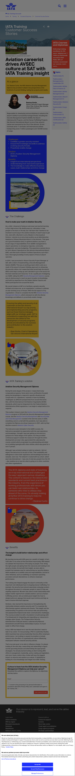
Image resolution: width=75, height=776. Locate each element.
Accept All (37, 764)
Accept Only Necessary (37, 769)
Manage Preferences (37, 773)
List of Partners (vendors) (8, 759)
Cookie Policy (9, 747)
